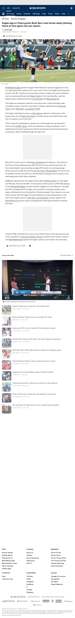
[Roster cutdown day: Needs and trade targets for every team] (6, 398)
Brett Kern (20, 109)
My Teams (54, 582)
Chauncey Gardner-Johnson (32, 237)
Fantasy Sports (7, 555)
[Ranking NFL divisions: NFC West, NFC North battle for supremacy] (6, 343)
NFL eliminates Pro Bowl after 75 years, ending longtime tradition (35, 405)
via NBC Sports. (21, 126)
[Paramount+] (35, 601)
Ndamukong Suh (52, 99)
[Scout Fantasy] (68, 601)
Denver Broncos (11, 201)
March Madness (7, 566)
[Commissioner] (48, 600)
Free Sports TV (7, 558)
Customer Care (7, 579)
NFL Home (5, 19)
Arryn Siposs (37, 113)
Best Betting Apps (8, 561)
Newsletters (55, 579)
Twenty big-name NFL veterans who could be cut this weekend (34, 383)
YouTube (29, 576)
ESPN (7, 181)
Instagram (29, 582)
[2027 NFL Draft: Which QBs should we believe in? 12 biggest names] (6, 354)
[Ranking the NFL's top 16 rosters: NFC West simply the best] (6, 332)
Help (3, 576)
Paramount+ (30, 561)
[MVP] (59, 600)
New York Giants (28, 116)
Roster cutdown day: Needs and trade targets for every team (34, 394)
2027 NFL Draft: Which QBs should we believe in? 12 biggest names (36, 350)
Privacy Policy (56, 555)
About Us (29, 553)
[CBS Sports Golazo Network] (53, 597)
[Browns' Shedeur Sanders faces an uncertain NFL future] (6, 321)
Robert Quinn (35, 96)
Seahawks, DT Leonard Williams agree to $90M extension (33, 372)
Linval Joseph (37, 99)
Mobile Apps (6, 569)
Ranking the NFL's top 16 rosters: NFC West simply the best (33, 328)
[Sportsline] (22, 601)
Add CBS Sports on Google (14, 36)
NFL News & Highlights (18, 19)
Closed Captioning (57, 561)
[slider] (37, 294)
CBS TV (29, 563)
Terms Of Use (56, 553)
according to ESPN (32, 109)
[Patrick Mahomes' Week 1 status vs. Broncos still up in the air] (6, 365)
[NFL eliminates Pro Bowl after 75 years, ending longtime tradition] (6, 409)
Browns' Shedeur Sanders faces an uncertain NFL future (32, 317)
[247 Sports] (8, 601)
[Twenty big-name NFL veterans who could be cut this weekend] (6, 387)
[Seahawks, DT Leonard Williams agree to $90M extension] (6, 376)
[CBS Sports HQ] (33, 597)
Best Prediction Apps (9, 563)
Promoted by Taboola (65, 255)
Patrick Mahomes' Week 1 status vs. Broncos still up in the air (33, 361)
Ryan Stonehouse (38, 162)
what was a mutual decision (38, 198)
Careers (29, 555)
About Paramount (32, 558)
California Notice (57, 564)
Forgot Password (57, 584)
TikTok (28, 579)
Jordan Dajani (8, 30)
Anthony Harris (50, 181)
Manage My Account (58, 576)
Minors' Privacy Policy (58, 558)
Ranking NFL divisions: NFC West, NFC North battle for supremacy (36, 339)
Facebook (29, 584)
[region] (37, 280)
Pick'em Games (7, 553)
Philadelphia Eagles (12, 88)
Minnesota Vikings (18, 186)
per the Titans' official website (45, 171)
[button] (3, 8)
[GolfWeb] (37, 605)
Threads (29, 590)
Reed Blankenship (16, 240)
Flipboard (29, 592)
